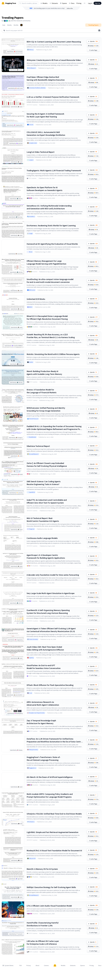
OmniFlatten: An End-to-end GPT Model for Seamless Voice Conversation (44, 666)
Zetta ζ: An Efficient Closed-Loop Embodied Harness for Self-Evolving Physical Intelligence (47, 464)
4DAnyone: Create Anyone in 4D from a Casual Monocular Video (54, 60)
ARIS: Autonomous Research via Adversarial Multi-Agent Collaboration (43, 703)
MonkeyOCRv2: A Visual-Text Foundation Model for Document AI (54, 850)
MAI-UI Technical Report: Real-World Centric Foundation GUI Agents (43, 519)
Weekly (9, 25)
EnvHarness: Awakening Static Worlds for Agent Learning (51, 225)
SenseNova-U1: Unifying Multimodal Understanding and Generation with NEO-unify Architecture (49, 207)
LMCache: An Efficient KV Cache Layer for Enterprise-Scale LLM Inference (43, 942)
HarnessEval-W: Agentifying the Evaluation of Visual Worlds (52, 244)
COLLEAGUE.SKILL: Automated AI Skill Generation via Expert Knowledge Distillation (46, 133)
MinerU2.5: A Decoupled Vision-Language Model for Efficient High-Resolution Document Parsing (47, 317)
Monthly (16, 25)
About (37, 965)
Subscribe (70, 8)
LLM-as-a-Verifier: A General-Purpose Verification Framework (53, 97)
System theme (9, 965)
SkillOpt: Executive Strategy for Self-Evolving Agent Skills (51, 887)
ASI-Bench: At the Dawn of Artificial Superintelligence (50, 777)
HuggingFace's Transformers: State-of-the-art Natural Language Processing (43, 758)
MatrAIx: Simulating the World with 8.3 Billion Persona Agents (53, 354)
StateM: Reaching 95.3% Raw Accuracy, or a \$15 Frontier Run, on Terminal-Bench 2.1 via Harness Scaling (51, 336)
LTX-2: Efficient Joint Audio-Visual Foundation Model (49, 905)
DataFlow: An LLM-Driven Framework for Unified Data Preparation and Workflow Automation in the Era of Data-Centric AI (54, 740)
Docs (72, 3)
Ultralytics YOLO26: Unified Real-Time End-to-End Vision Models (54, 813)
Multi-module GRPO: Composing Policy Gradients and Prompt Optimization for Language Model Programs (50, 795)
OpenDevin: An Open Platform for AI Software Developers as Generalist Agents (44, 188)
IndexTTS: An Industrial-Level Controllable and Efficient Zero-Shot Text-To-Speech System (47, 501)
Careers (46, 965)
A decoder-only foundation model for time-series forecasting (53, 575)
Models (45, 3)
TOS (20, 965)
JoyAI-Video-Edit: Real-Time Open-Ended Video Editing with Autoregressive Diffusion (45, 648)
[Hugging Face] (55, 965)
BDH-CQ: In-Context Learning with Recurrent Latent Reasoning (54, 41)
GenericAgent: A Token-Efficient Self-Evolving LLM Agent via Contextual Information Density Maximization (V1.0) (51, 630)
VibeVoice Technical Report (38, 446)
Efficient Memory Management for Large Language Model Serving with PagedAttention (46, 262)
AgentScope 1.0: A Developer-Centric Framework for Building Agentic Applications (46, 556)
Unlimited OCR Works (36, 299)
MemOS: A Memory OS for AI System (42, 869)
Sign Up (97, 3)
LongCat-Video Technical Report (40, 152)
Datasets (55, 3)
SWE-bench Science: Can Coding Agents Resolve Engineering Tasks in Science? (44, 483)
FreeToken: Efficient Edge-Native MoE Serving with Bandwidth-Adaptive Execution (46, 78)
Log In (90, 3)
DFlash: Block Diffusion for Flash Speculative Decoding (50, 685)
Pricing (78, 3)
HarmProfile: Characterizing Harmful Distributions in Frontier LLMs (42, 924)
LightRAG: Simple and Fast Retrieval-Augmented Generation (52, 832)
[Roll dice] (99, 30)
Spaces (64, 3)
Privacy (28, 965)
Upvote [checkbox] (93, 41)
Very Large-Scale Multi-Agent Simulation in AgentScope (50, 593)
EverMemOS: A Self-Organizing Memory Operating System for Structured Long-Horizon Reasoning (48, 611)
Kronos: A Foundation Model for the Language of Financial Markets (41, 391)
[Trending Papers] (21, 25)
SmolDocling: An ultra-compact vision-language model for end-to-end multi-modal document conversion (50, 280)
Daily (3, 25)
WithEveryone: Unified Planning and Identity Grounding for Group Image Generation (46, 409)
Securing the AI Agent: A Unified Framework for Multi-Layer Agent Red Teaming (45, 115)
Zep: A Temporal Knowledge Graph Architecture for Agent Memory (41, 722)
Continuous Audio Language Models (42, 538)
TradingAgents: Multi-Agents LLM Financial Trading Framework (54, 170)
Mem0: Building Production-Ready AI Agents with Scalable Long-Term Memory (44, 372)
